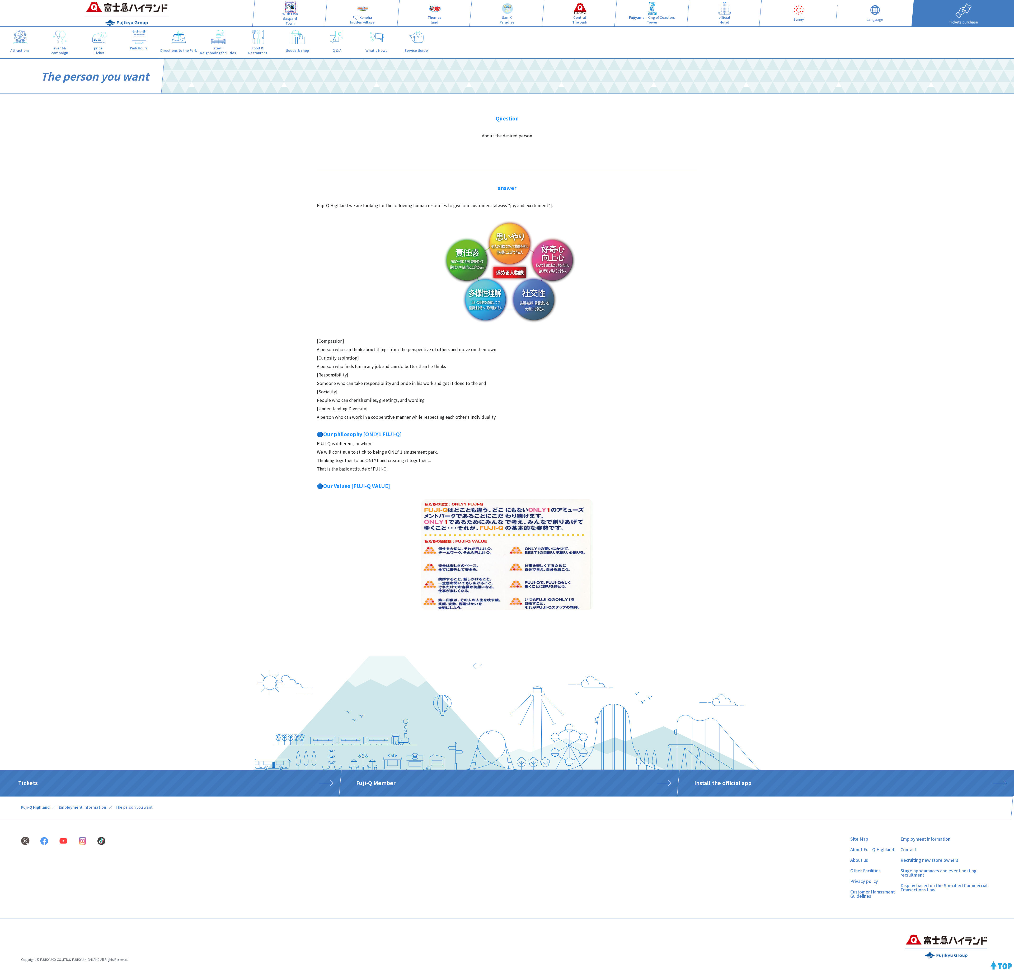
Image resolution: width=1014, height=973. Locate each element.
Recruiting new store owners (929, 860)
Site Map (859, 839)
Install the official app (723, 783)
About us (859, 860)
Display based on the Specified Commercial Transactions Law (943, 887)
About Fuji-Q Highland (872, 849)
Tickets (28, 783)
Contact (908, 849)
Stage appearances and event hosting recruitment (938, 872)
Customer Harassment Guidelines (872, 893)
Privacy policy (864, 881)
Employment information (82, 807)
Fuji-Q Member (376, 783)
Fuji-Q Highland (35, 807)
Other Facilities (865, 870)
